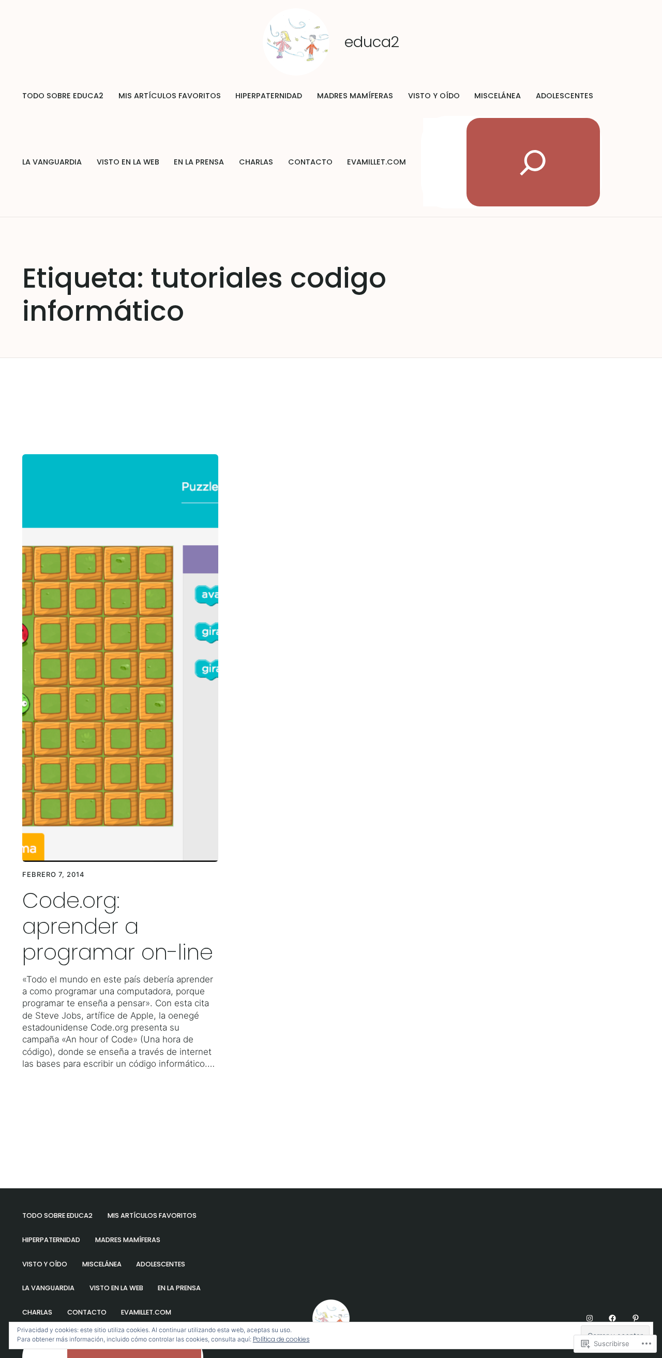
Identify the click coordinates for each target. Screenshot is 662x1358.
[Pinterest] (635, 1318)
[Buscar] (533, 162)
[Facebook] (612, 1318)
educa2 (371, 42)
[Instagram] (589, 1318)
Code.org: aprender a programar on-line (117, 926)
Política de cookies (281, 1339)
